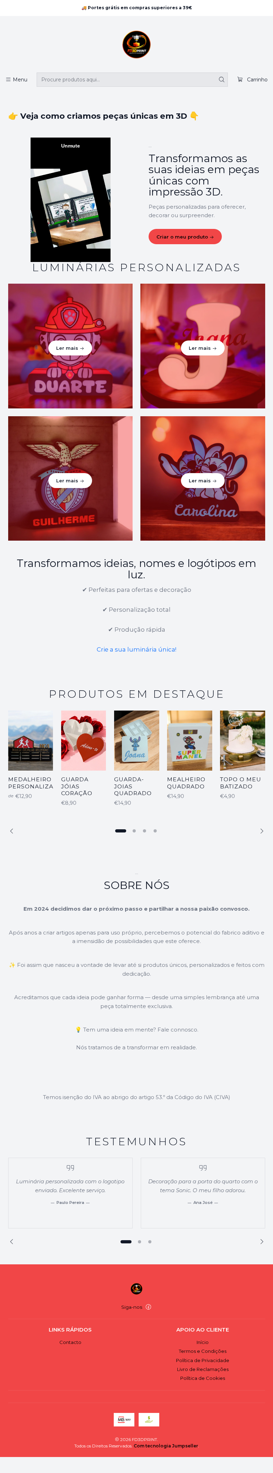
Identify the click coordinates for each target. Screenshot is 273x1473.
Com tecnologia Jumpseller (166, 1445)
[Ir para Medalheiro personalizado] (30, 741)
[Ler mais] (70, 346)
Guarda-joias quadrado (133, 786)
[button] (121, 831)
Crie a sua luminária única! (136, 649)
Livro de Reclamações (203, 1369)
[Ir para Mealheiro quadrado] (189, 741)
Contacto (70, 1342)
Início (203, 1342)
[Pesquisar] (222, 80)
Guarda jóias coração (76, 786)
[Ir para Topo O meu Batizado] (242, 741)
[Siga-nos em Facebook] (148, 1307)
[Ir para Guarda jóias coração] (83, 741)
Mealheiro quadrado (186, 783)
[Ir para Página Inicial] (136, 45)
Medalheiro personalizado (35, 783)
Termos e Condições (202, 1351)
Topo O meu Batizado (240, 783)
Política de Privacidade (202, 1360)
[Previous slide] (13, 831)
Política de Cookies (202, 1378)
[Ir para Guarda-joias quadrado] (136, 741)
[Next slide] (260, 831)
